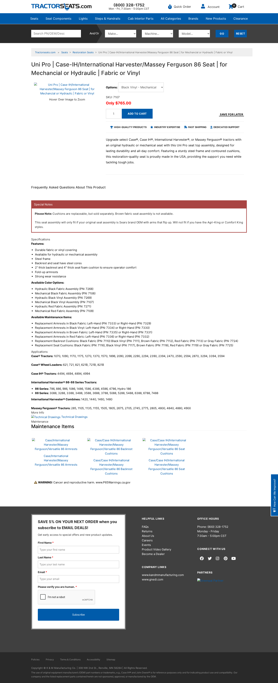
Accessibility (93, 659)
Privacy (50, 659)
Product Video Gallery (156, 549)
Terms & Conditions (70, 659)
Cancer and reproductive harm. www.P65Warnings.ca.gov (84, 482)
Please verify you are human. (57, 586)
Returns (147, 531)
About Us (148, 536)
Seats (34, 18)
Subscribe (78, 614)
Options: (111, 87)
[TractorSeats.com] (61, 6)
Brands (193, 18)
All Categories (171, 18)
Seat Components (58, 18)
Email (42, 572)
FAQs (145, 527)
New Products (216, 18)
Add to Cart (137, 113)
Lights (83, 18)
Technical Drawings (74, 417)
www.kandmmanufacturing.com (163, 575)
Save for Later (231, 114)
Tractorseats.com (45, 52)
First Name (46, 542)
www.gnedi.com (152, 579)
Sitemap (110, 659)
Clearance (240, 18)
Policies (35, 659)
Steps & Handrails (107, 18)
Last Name (45, 557)
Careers (147, 540)
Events (146, 545)
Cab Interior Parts (140, 18)
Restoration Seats (83, 52)
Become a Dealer (153, 554)
